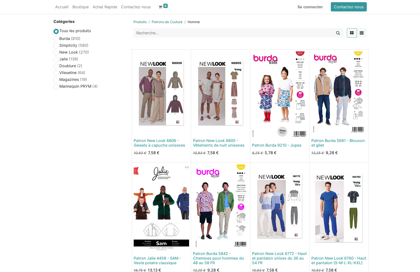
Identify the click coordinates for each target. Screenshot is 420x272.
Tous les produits (75, 30)
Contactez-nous (349, 6)
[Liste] (362, 33)
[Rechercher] (338, 33)
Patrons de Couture (167, 22)
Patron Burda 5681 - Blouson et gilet (338, 143)
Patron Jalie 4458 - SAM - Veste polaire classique (157, 260)
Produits (140, 22)
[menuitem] (61, 7)
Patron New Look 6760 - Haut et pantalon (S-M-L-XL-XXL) (338, 260)
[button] (141, 127)
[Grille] (352, 33)
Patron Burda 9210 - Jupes (277, 145)
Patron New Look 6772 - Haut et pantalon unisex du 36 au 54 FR (279, 258)
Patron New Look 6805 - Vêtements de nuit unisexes (219, 143)
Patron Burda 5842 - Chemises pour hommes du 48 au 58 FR (218, 258)
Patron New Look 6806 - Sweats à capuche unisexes (159, 143)
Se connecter (310, 6)
